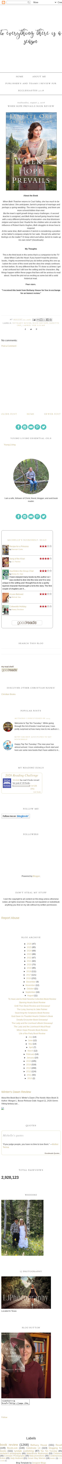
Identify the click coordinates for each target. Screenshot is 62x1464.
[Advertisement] (31, 380)
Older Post (9, 414)
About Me (39, 76)
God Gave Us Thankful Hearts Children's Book (32, 1016)
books (52, 1458)
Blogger (36, 876)
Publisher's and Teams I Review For (31, 83)
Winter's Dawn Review (16, 1092)
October (30, 989)
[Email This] (38, 319)
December (31, 982)
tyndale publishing (24, 1451)
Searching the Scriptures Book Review (32, 1013)
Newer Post (52, 414)
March (30, 1051)
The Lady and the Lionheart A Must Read (32, 1027)
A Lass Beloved (16, 594)
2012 (28, 1071)
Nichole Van (16, 597)
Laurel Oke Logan (34, 325)
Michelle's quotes (13, 1135)
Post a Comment (8, 346)
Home (19, 76)
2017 (28, 975)
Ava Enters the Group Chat (21, 571)
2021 (29, 961)
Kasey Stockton (18, 609)
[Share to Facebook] (47, 319)
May (30, 1044)
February (30, 1054)
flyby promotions (37, 1456)
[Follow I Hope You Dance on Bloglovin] (15, 818)
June (30, 1040)
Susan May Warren (36, 1458)
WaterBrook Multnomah (37, 1453)
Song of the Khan (17, 559)
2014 (28, 1064)
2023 (29, 954)
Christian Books (8, 694)
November (30, 985)
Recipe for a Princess (19, 546)
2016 (28, 978)
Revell (59, 1445)
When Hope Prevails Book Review (32, 1030)
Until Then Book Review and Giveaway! (32, 1006)
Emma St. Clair (17, 574)
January (30, 1058)
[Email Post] (34, 320)
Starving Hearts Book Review (32, 1002)
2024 (29, 951)
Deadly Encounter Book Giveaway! (32, 1020)
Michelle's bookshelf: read (27, 540)
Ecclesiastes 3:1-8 (31, 90)
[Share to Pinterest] (50, 319)
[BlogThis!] (41, 319)
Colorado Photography (14, 1456)
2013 (28, 1068)
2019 (29, 968)
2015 (28, 1061)
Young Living (10, 445)
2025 (29, 947)
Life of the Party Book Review (32, 1033)
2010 (29, 1078)
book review (40, 323)
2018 (28, 971)
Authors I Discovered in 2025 (32, 718)
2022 (29, 958)
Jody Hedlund (16, 1458)
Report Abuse (10, 918)
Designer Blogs (39, 1463)
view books (37, 792)
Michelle (16, 780)
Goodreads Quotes (52, 1153)
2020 (29, 964)
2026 (29, 944)
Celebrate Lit (33, 1448)
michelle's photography (10, 1453)
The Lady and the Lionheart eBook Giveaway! (32, 1023)
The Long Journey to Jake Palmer (32, 1009)
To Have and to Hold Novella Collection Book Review (32, 999)
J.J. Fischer (16, 562)
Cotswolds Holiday (17, 606)
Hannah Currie (17, 549)
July (30, 1037)
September (30, 992)
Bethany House (22, 323)
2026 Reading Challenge (21, 775)
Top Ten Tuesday (49, 1451)
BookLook (12, 1448)
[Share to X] (44, 319)
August (30, 995)
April (31, 1047)
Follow (4, 1417)
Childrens (57, 1453)
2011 (29, 1075)
